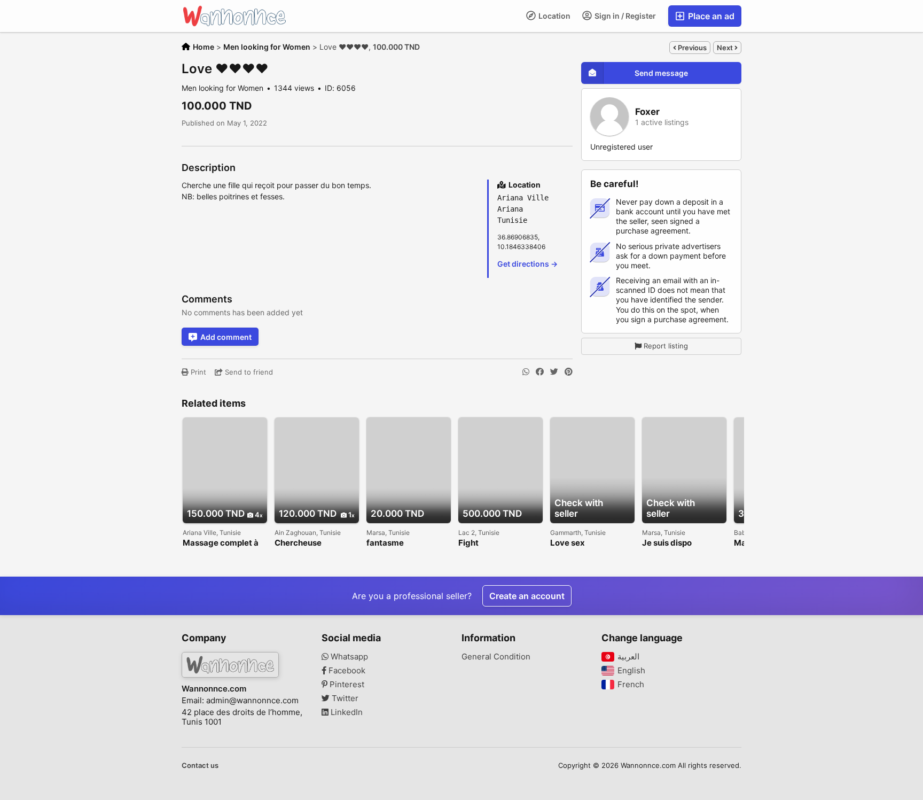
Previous (691, 47)
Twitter (344, 698)
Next (725, 47)
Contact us (200, 765)
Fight (468, 543)
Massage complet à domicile (221, 543)
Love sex (567, 543)
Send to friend (248, 372)
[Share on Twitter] (554, 372)
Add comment (226, 336)
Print (197, 372)
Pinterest (345, 684)
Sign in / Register (624, 15)
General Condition (496, 657)
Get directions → (527, 263)
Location (553, 15)
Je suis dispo (667, 543)
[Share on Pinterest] (569, 372)
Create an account (527, 596)
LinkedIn (345, 712)
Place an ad (710, 16)
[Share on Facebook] (540, 372)
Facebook (345, 670)
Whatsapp (348, 657)
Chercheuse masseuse (298, 543)
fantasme (385, 543)
